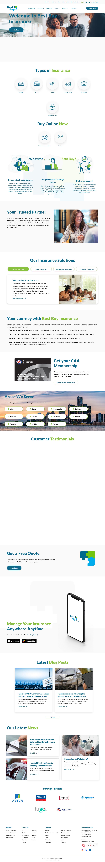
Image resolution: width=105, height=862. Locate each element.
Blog (59, 2)
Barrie (34, 409)
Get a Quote (16, 30)
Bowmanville (57, 409)
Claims (53, 2)
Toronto (77, 416)
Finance (49, 8)
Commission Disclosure (88, 841)
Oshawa (34, 416)
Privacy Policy (65, 832)
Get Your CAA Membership (66, 382)
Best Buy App (31, 635)
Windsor (56, 424)
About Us (65, 8)
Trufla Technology (55, 860)
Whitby (34, 424)
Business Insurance (10, 832)
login (82, 2)
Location (84, 839)
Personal (31, 8)
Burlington (78, 409)
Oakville (13, 416)
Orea (62, 840)
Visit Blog (52, 717)
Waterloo (13, 424)
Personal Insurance (11, 830)
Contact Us (66, 2)
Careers (47, 2)
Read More (21, 706)
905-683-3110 (87, 834)
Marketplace (74, 2)
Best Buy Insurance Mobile (51, 832)
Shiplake (63, 842)
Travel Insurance (10, 837)
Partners (74, 8)
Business (41, 8)
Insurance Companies (66, 830)
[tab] (18, 269)
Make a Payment (65, 835)
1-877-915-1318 (88, 832)
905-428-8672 (87, 836)
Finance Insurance (10, 835)
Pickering (56, 416)
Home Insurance (18, 298)
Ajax (11, 409)
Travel (56, 8)
